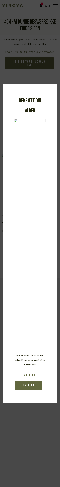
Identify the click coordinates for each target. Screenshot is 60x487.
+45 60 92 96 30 (16, 52)
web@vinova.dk (41, 52)
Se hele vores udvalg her (29, 63)
